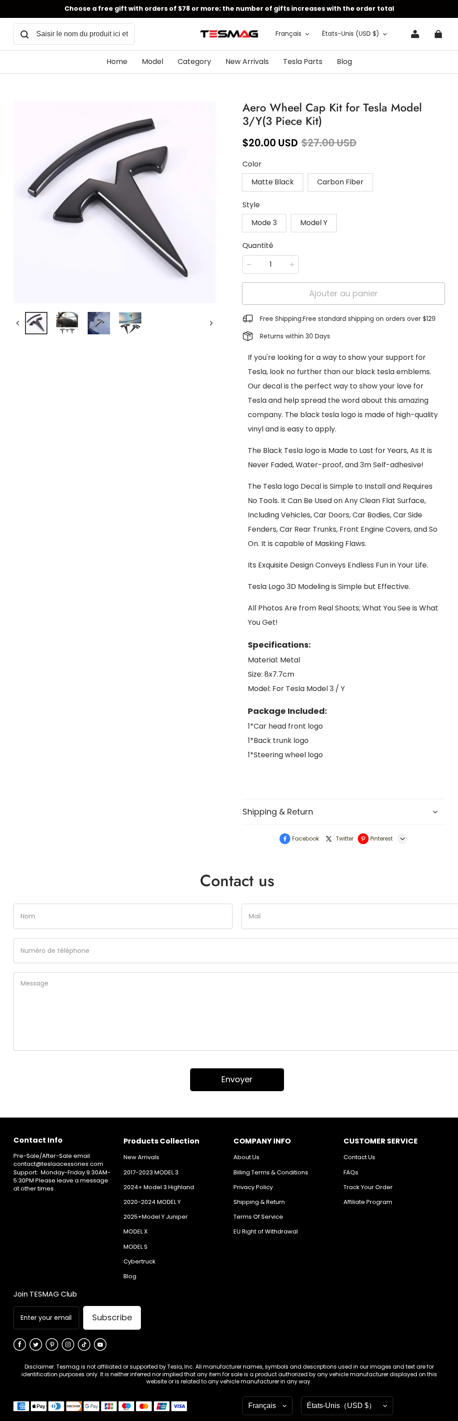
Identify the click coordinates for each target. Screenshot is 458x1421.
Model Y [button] (313, 223)
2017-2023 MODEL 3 (150, 1173)
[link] (152, 62)
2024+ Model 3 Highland (158, 1187)
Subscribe (112, 1317)
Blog (129, 1276)
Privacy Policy (253, 1187)
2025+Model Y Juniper (155, 1217)
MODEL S (135, 1247)
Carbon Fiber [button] (340, 182)
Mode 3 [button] (264, 223)
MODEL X (135, 1232)
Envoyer (237, 1079)
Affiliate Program (368, 1202)
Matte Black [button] (272, 182)
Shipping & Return (259, 1202)
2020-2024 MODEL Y (152, 1202)
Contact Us (359, 1157)
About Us (246, 1157)
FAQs (351, 1173)
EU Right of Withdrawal (265, 1232)
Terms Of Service (258, 1217)
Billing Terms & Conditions (270, 1173)
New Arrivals (141, 1157)
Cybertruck (139, 1262)
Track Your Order (368, 1187)
